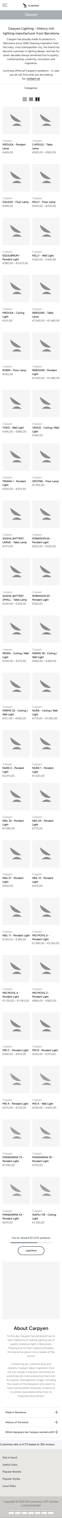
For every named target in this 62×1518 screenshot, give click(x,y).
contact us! (33, 78)
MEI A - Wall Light (42, 1103)
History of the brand (16, 1422)
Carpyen (7, 140)
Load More (31, 1250)
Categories (30, 88)
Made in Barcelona (15, 1412)
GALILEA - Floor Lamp (15, 202)
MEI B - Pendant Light (45, 1050)
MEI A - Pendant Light (15, 1103)
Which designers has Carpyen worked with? (30, 1432)
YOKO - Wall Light (13, 427)
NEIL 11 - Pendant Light (16, 935)
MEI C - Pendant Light (15, 1050)
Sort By (55, 99)
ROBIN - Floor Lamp (14, 370)
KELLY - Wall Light (43, 255)
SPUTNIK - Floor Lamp (45, 481)
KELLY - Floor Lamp (44, 202)
